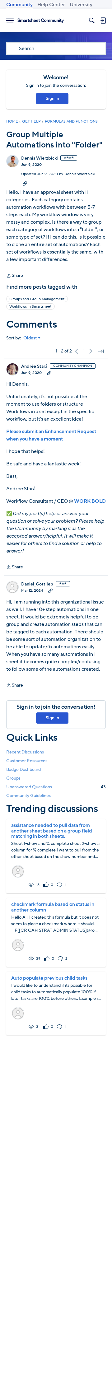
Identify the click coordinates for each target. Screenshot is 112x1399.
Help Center (51, 4)
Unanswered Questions (56, 787)
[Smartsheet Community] (40, 21)
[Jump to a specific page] (101, 351)
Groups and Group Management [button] (37, 298)
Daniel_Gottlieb (37, 584)
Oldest (30, 338)
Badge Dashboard (23, 769)
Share (14, 276)
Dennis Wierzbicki (39, 158)
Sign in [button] (52, 98)
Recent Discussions (25, 752)
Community (19, 4)
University (81, 4)
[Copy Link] (25, 183)
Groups (13, 778)
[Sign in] (103, 20)
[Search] (91, 20)
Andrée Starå (34, 366)
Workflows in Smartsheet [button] (30, 306)
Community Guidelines (28, 796)
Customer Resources (26, 761)
